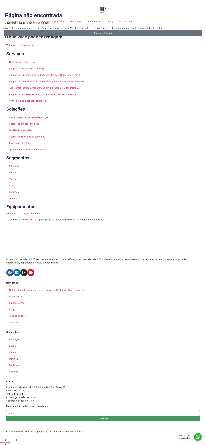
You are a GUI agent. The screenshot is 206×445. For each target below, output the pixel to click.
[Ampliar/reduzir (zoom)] (2, 440)
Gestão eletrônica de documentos (27, 136)
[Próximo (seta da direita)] (7, 443)
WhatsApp (35, 219)
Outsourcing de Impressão (23, 62)
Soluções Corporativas (56, 21)
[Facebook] (9, 272)
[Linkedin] (16, 272)
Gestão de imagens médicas (24, 123)
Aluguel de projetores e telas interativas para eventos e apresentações (46, 81)
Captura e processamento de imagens (29, 117)
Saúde (12, 172)
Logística (14, 192)
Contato (13, 322)
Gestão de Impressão (20, 130)
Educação (14, 166)
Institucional (13, 21)
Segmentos (83, 21)
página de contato (31, 213)
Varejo (12, 179)
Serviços (29, 21)
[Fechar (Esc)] (18, 440)
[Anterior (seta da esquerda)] (2, 443)
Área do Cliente (141, 21)
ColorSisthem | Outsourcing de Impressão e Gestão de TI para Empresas (47, 290)
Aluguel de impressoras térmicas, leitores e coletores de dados (42, 94)
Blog (125, 21)
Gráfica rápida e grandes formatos (28, 100)
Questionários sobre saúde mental (27, 149)
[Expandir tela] (7, 440)
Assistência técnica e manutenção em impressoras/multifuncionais (44, 87)
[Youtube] (30, 272)
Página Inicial (28, 45)
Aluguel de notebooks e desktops (27, 68)
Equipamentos (20, 206)
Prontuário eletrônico (20, 143)
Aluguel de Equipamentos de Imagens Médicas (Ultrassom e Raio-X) (45, 75)
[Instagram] (23, 272)
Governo (13, 198)
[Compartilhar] (13, 440)
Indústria (13, 185)
